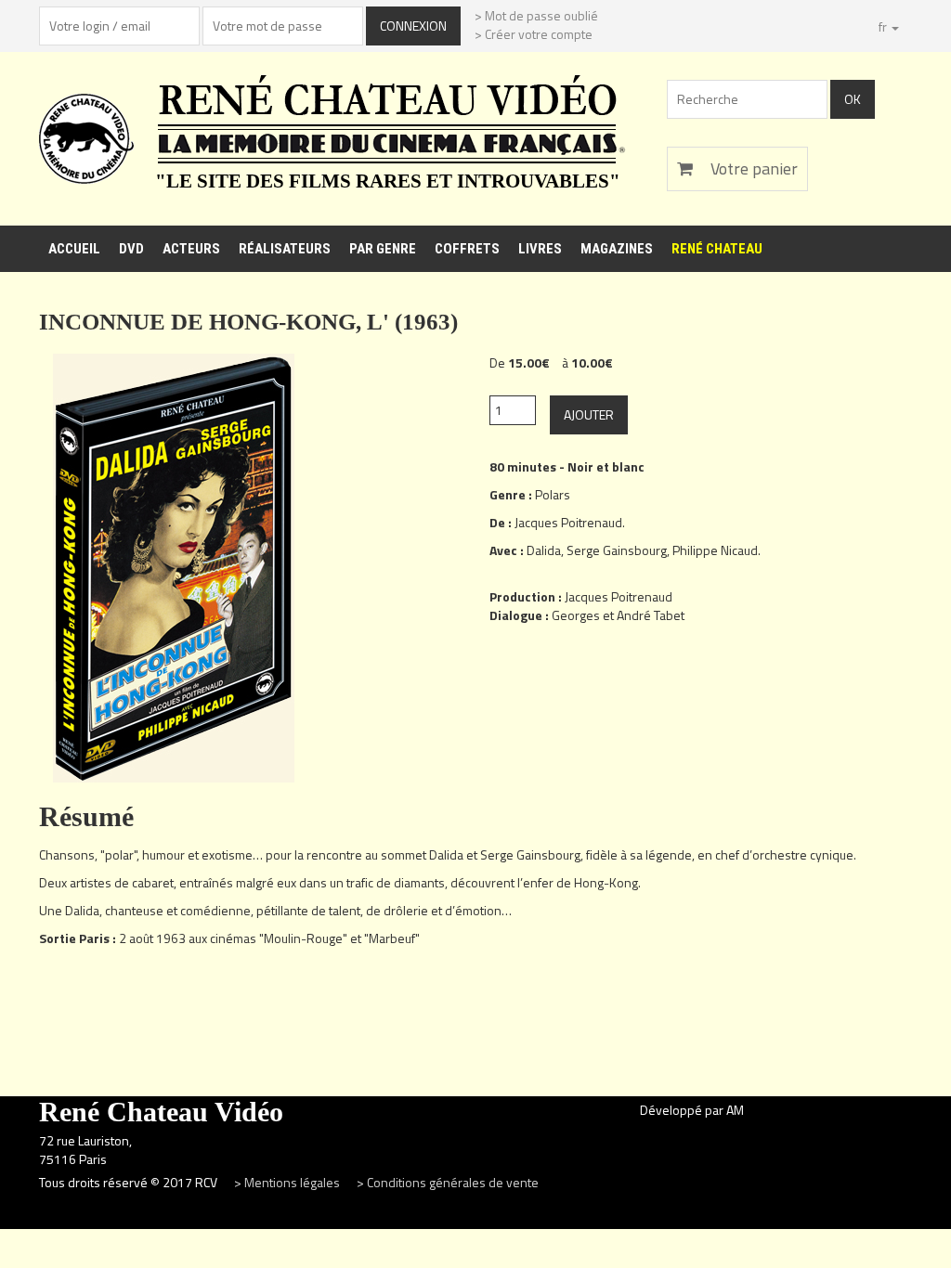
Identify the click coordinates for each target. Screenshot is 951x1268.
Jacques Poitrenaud (568, 522)
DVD (131, 248)
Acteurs (191, 248)
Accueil (74, 248)
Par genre (382, 248)
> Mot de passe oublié (536, 15)
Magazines (616, 248)
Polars (552, 494)
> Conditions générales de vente (448, 1182)
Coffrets (467, 248)
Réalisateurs (285, 248)
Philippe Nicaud (715, 550)
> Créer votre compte (534, 34)
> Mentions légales (288, 1182)
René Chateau (716, 248)
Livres (540, 248)
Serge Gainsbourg (617, 550)
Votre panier (752, 168)
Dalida (544, 550)
